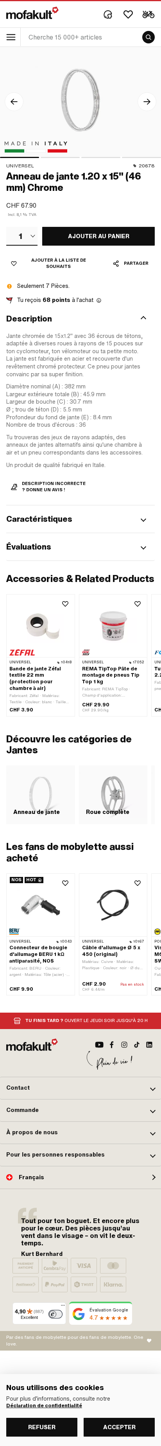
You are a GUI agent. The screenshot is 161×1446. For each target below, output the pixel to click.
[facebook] (111, 1044)
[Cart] (148, 14)
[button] (80, 318)
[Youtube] (99, 1044)
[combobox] (22, 236)
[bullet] (19, 157)
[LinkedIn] (149, 1044)
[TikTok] (136, 1044)
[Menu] (63, 1307)
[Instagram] (124, 1044)
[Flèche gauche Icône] (14, 101)
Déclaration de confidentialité (44, 1405)
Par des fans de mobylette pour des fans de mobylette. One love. (74, 1340)
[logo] (32, 13)
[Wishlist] (128, 14)
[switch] (55, 1314)
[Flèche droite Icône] (147, 101)
